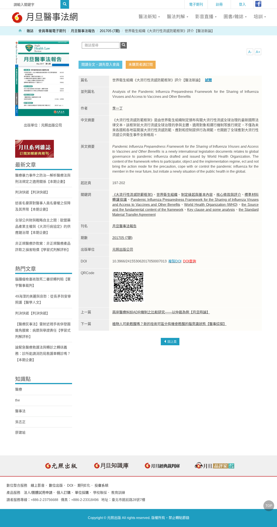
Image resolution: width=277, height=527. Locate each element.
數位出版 (56, 485)
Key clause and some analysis (211, 209)
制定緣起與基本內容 (197, 194)
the (17, 400)
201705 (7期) (110, 31)
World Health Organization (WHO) (210, 204)
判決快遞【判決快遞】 (32, 192)
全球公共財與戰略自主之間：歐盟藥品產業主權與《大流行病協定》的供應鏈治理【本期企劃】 (43, 226)
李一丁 (117, 108)
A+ (258, 52)
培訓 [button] (259, 16)
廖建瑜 (20, 432)
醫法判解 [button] (176, 16)
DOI (70, 485)
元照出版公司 (122, 249)
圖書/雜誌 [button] (234, 16)
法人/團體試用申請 (38, 492)
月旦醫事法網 (51, 17)
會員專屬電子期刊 (52, 31)
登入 (242, 4)
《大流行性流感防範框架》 (132, 194)
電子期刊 (196, 4)
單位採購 (82, 492)
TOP (269, 505)
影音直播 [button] (204, 16)
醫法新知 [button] (148, 16)
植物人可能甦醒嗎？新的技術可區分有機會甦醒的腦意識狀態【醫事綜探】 (169, 324)
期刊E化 (83, 485)
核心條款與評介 (228, 194)
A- (250, 52)
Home (20, 30)
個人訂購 (64, 492)
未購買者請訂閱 (141, 64)
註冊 (219, 4)
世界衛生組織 (167, 194)
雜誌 (30, 31)
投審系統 (101, 485)
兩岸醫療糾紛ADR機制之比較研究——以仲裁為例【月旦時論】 (161, 312)
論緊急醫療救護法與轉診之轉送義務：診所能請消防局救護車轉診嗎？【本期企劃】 (43, 353)
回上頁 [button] (172, 341)
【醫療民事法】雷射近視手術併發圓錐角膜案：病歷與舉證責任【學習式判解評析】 (43, 330)
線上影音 (38, 485)
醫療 (18, 389)
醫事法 (20, 411)
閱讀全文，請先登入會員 (100, 64)
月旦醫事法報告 (83, 31)
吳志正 (20, 422)
